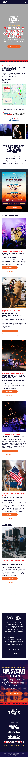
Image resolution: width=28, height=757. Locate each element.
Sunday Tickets (14, 653)
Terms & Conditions (16, 753)
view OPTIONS (10, 582)
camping (8, 747)
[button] (25, 2)
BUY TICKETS (14, 207)
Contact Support (9, 753)
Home (5, 745)
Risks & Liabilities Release (14, 754)
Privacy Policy (22, 753)
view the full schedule (14, 693)
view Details (9, 271)
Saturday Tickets (14, 649)
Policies (5, 753)
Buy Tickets (14, 46)
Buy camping (9, 578)
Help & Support (17, 747)
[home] (4, 2)
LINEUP (23, 745)
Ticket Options (14, 745)
